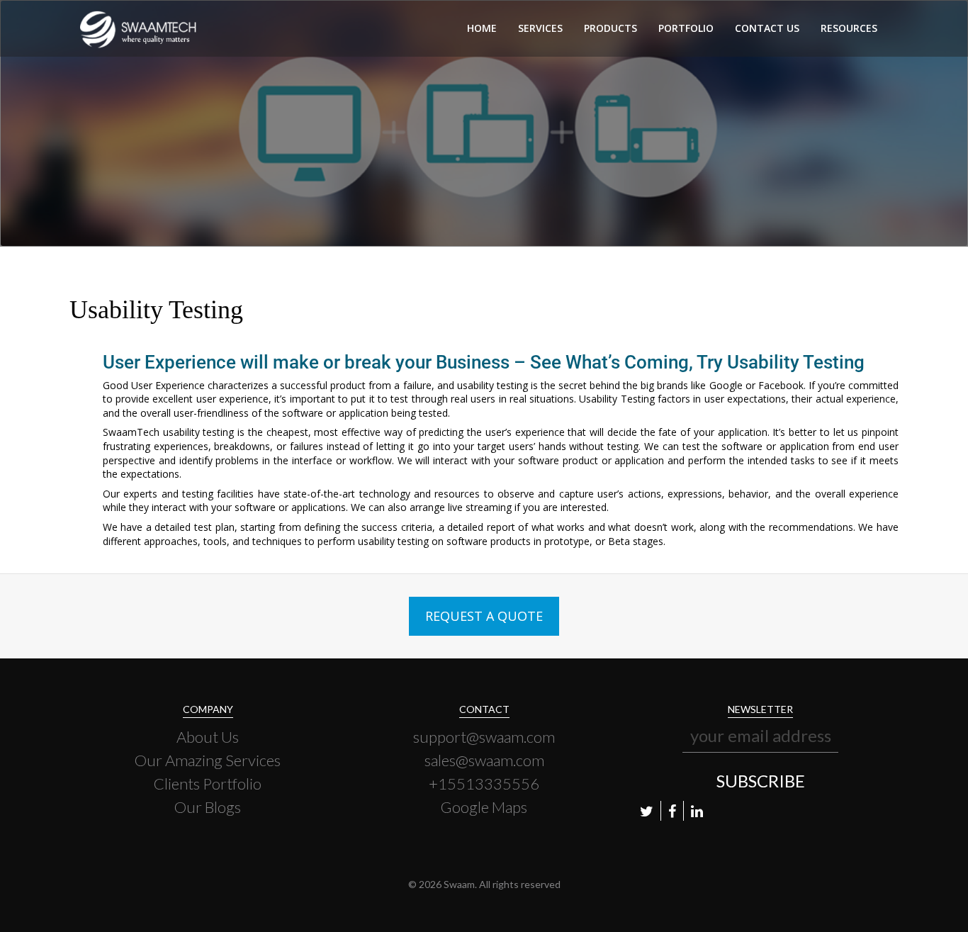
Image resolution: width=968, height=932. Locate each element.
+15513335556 (484, 783)
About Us (207, 736)
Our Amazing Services (208, 760)
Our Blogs (207, 806)
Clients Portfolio (207, 783)
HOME (482, 28)
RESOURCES (849, 28)
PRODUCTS (610, 28)
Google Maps (484, 806)
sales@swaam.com (484, 760)
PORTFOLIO (686, 28)
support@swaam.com (484, 736)
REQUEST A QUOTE (484, 615)
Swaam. (460, 884)
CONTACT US (767, 28)
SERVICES (540, 28)
